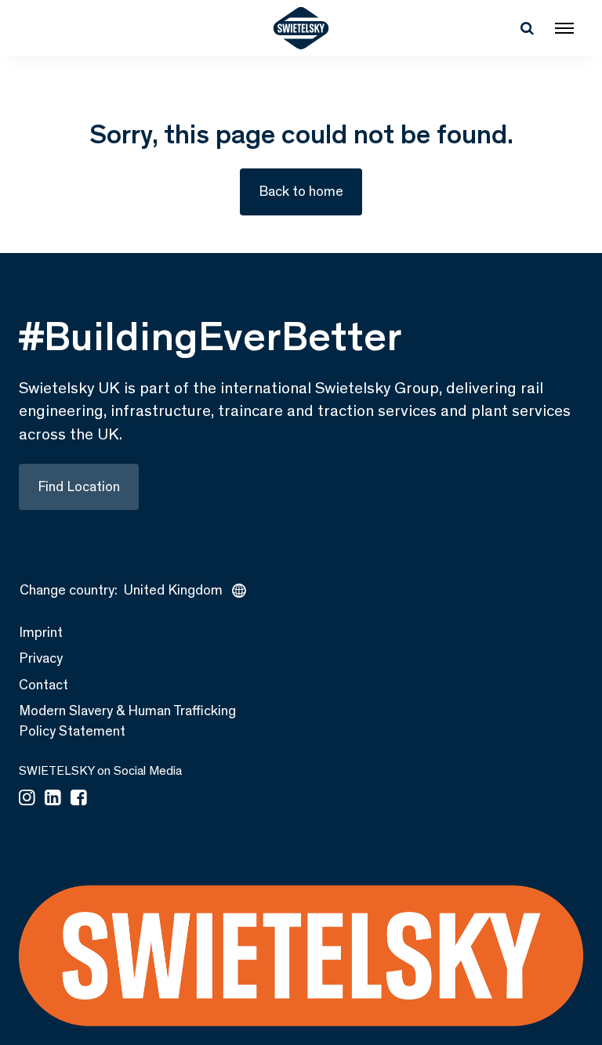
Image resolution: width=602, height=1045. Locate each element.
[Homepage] (301, 28)
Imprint (41, 632)
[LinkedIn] (53, 799)
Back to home (301, 191)
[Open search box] (527, 28)
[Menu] (564, 28)
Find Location (79, 486)
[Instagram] (27, 799)
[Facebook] (79, 799)
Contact (43, 684)
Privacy (41, 658)
